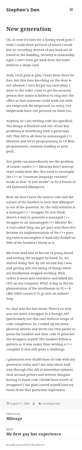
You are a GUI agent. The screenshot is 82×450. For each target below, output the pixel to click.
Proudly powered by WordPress (25, 445)
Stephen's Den (23, 9)
